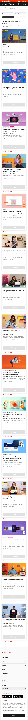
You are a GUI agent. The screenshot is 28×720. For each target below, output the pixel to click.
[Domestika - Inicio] (9, 4)
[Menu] (3, 4)
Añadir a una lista (7, 67)
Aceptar (14, 715)
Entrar (24, 4)
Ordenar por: (15, 25)
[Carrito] (21, 4)
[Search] (18, 4)
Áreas (3, 661)
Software (4, 665)
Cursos (6, 7)
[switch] (7, 26)
